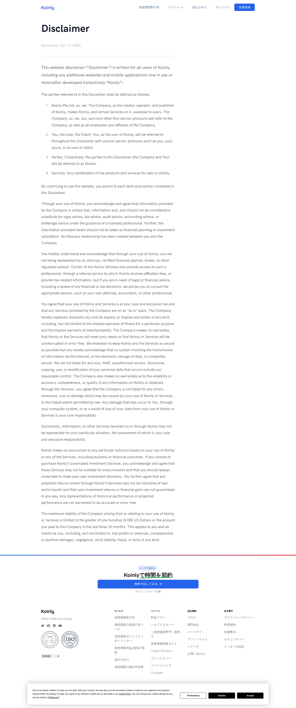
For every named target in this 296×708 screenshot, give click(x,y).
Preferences (193, 695)
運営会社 (193, 624)
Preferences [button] (53, 697)
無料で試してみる (146, 584)
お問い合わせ (196, 653)
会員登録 (244, 7)
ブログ (191, 617)
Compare (157, 672)
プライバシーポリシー (238, 617)
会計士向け (199, 7)
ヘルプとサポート (162, 624)
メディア (193, 646)
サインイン (222, 7)
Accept (250, 695)
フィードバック (161, 665)
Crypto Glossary (161, 651)
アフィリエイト (197, 639)
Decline (221, 695)
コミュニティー (161, 658)
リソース (174, 7)
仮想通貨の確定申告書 (129, 667)
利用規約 (230, 624)
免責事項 (230, 632)
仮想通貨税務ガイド (164, 643)
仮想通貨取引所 (149, 7)
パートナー (194, 632)
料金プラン (158, 617)
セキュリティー (234, 639)
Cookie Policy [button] (125, 694)
